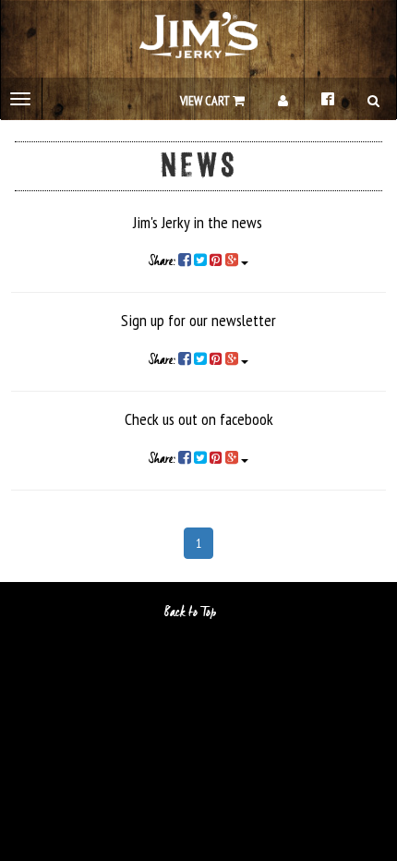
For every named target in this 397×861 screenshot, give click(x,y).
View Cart (206, 100)
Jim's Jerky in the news (197, 222)
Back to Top (191, 612)
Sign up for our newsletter (198, 320)
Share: (163, 261)
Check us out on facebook (199, 419)
